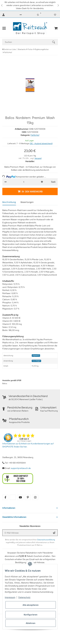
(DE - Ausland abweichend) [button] (41, 143)
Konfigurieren (30, 614)
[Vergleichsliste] (38, 15)
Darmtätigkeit (36, 361)
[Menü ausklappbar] (4, 28)
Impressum (10, 597)
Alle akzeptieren (31, 605)
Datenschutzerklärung (46, 539)
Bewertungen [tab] (27, 202)
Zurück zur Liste (9, 49)
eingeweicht (35, 355)
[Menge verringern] (5, 182)
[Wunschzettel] (55, 15)
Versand (38, 158)
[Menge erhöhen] (42, 182)
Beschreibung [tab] (9, 202)
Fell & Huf (35, 135)
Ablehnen (30, 623)
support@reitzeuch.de (21, 468)
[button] (2, 5)
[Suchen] (55, 42)
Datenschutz (24, 597)
